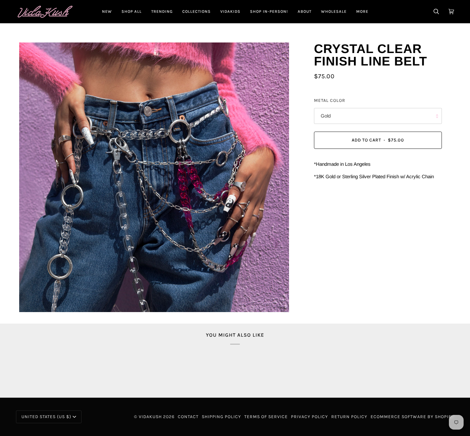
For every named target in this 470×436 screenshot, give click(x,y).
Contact (188, 416)
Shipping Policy (221, 416)
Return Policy (349, 416)
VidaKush (150, 416)
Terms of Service (266, 416)
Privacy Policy (309, 416)
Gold (326, 116)
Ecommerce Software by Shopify (412, 416)
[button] (131, 11)
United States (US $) (46, 416)
